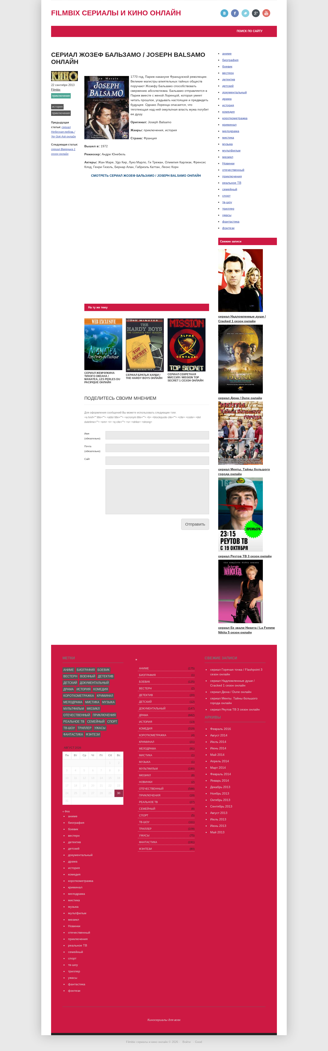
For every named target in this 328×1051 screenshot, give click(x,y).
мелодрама (230, 131)
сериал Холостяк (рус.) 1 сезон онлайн (84, 55)
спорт (226, 195)
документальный (234, 92)
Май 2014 (217, 754)
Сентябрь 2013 (221, 806)
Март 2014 (218, 767)
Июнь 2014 (218, 748)
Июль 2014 (218, 742)
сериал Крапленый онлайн (75, 51)
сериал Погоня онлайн (101, 46)
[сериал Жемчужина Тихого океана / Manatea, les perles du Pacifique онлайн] (103, 369)
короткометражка (234, 118)
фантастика (230, 221)
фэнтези (228, 228)
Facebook (235, 13)
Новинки (228, 163)
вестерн (228, 73)
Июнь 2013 (218, 826)
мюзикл (227, 157)
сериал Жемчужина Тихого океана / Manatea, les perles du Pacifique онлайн (102, 377)
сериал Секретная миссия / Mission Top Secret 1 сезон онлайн (185, 377)
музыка (227, 144)
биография (86, 670)
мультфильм (231, 150)
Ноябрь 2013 (219, 793)
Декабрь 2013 (220, 787)
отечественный (233, 170)
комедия (228, 111)
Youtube (266, 13)
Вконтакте (224, 13)
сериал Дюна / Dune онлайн (240, 398)
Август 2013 (218, 813)
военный (87, 676)
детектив (228, 79)
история (57, 106)
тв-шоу (227, 202)
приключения (61, 95)
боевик (227, 66)
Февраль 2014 (220, 774)
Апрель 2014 (219, 761)
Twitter (245, 13)
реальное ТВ (231, 182)
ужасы (226, 215)
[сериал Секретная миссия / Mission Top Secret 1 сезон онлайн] (187, 370)
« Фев (66, 811)
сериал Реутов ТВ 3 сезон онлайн (110, 41)
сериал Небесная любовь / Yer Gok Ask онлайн (63, 132)
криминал (229, 124)
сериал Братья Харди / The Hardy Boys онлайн (144, 376)
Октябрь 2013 (220, 800)
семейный (229, 189)
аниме (68, 670)
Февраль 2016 (220, 729)
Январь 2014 (219, 780)
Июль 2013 (218, 819)
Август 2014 (218, 735)
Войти (187, 1042)
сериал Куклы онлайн (71, 60)
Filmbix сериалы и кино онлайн (116, 13)
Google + (256, 13)
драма (227, 98)
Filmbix (55, 89)
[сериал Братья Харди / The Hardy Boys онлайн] (145, 371)
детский (228, 86)
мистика (228, 137)
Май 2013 (217, 832)
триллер (228, 208)
